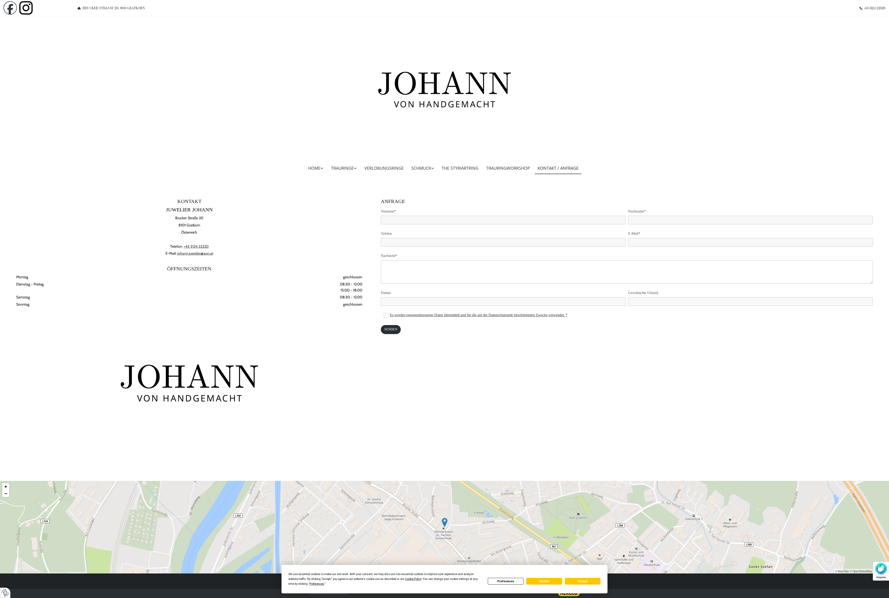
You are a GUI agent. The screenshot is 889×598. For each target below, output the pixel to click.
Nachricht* (389, 256)
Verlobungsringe (384, 168)
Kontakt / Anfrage (558, 168)
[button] (445, 522)
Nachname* (637, 211)
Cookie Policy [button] (413, 579)
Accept (583, 581)
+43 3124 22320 (875, 8)
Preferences (505, 581)
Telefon (386, 233)
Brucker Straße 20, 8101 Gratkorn (114, 8)
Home (314, 168)
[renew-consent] (5, 593)
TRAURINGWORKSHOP (508, 168)
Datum (386, 293)
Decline (544, 581)
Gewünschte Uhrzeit (643, 293)
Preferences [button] (317, 583)
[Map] (444, 527)
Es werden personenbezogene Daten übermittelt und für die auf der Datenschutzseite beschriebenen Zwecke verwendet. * (478, 315)
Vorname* (388, 211)
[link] (317, 169)
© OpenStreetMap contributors (869, 571)
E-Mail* (634, 233)
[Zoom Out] (5, 493)
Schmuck (421, 168)
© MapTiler (842, 571)
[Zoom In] (5, 486)
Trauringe (342, 168)
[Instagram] (37, 8)
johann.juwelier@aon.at (195, 253)
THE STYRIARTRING (460, 168)
